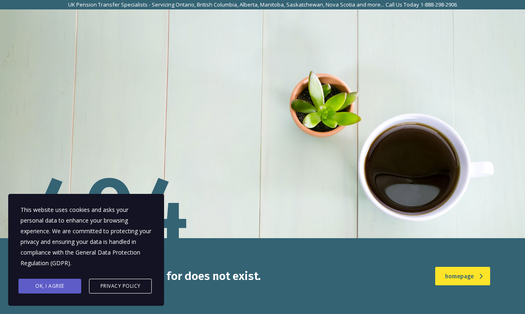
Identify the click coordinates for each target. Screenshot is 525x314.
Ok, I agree (49, 285)
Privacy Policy (120, 285)
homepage (459, 276)
